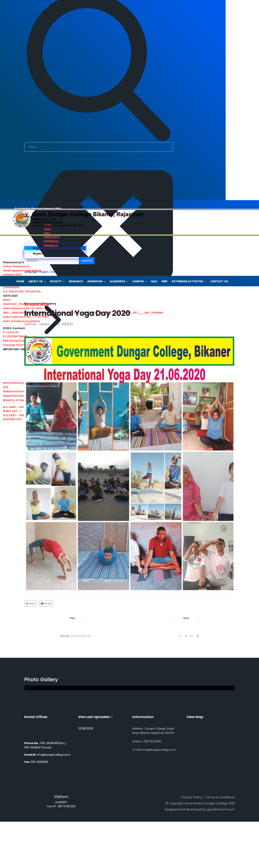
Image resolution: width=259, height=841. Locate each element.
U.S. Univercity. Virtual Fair (22, 291)
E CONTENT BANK (15, 336)
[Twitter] (186, 636)
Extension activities (187, 281)
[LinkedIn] (198, 636)
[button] (40, 464)
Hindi (54, 272)
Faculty (56, 281)
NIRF (165, 281)
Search (86, 260)
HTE (5, 387)
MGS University (14, 383)
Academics (117, 281)
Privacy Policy (191, 797)
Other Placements (16, 266)
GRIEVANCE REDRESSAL (52, 239)
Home (20, 281)
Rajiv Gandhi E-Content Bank (56, 248)
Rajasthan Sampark (17, 396)
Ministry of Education (18, 400)
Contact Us (219, 281)
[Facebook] (180, 636)
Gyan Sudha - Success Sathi (55, 253)
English (43, 272)
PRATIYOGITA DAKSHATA (20, 341)
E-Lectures (11, 332)
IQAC (154, 281)
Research (76, 281)
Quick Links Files (48, 229)
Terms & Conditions (220, 797)
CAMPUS (138, 281)
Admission (94, 281)
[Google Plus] (191, 636)
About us (35, 281)
